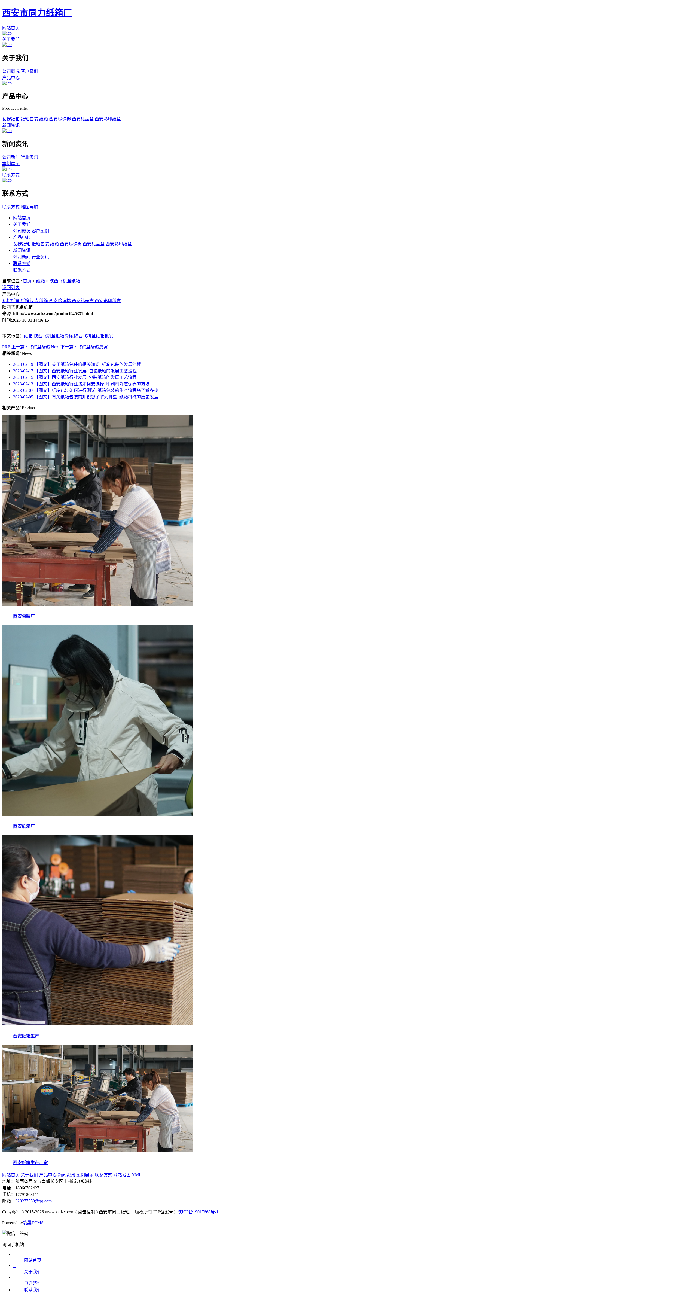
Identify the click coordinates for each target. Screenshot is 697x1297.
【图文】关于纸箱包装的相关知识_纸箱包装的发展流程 (77, 364)
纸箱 (44, 119)
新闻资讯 (11, 125)
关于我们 (11, 39)
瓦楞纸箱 (11, 119)
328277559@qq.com (33, 1201)
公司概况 (11, 71)
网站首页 (11, 28)
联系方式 (11, 175)
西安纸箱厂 (24, 826)
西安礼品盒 (83, 119)
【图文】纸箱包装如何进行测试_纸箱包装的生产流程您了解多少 (85, 390)
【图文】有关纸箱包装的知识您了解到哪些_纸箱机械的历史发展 (85, 397)
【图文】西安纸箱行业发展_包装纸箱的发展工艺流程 (75, 371)
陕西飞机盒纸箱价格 (53, 336)
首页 (27, 281)
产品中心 (11, 77)
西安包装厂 (24, 616)
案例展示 (11, 163)
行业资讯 (29, 157)
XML (137, 1175)
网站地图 (122, 1175)
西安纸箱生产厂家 (30, 1162)
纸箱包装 (30, 119)
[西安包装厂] (97, 604)
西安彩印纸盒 (108, 119)
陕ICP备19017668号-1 (198, 1212)
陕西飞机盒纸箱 (65, 281)
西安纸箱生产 (26, 1036)
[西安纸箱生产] (97, 1024)
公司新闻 (11, 157)
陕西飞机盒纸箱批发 (93, 336)
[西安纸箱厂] (97, 814)
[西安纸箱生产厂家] (97, 1150)
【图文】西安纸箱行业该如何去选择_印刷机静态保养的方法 (81, 384)
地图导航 (29, 207)
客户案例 (29, 71)
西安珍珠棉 (60, 119)
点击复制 (86, 1212)
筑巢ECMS (33, 1222)
